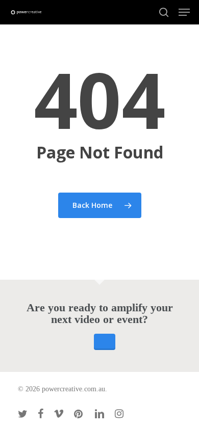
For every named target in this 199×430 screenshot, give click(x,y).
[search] (163, 12)
